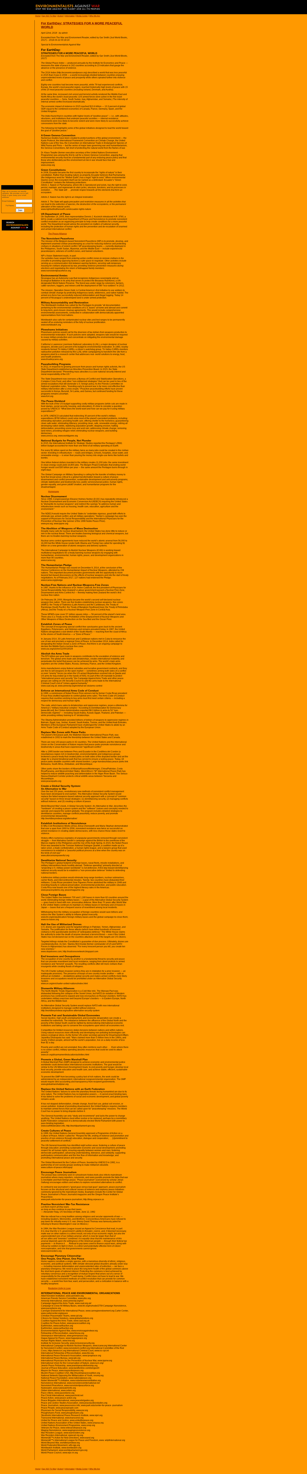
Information (70, 16)
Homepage (53, 491)
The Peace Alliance (57, 233)
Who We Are (94, 16)
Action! (60, 16)
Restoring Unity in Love (59, 1288)
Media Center (82, 16)
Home (37, 16)
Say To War (49, 16)
